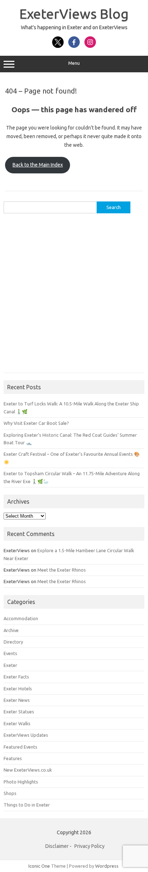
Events (10, 653)
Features (13, 758)
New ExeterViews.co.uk (28, 769)
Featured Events (20, 746)
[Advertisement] (74, 297)
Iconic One (39, 865)
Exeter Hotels (18, 688)
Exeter (10, 665)
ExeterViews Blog (74, 13)
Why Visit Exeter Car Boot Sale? (36, 423)
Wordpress (107, 865)
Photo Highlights (21, 781)
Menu (74, 63)
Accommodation (21, 618)
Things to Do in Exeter (27, 804)
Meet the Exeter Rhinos (61, 569)
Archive (11, 630)
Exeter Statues (19, 711)
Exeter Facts (16, 676)
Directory (13, 641)
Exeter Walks (17, 723)
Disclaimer (57, 846)
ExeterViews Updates (26, 734)
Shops (10, 793)
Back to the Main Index (38, 165)
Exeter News (17, 700)
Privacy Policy (89, 846)
